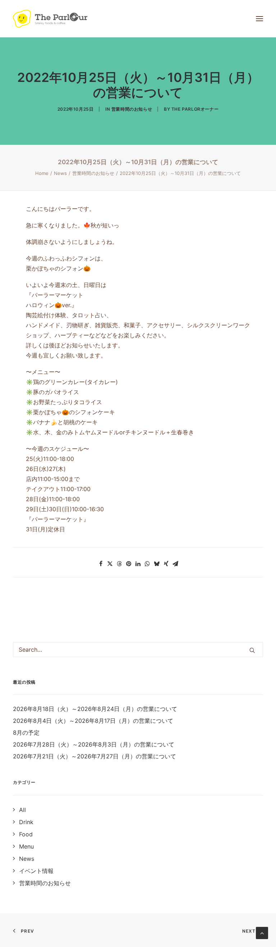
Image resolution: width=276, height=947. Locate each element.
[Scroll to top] (262, 932)
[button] (100, 563)
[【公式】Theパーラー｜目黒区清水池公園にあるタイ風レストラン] (50, 19)
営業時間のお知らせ (131, 109)
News (60, 173)
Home (42, 173)
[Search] (138, 649)
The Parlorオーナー (194, 109)
